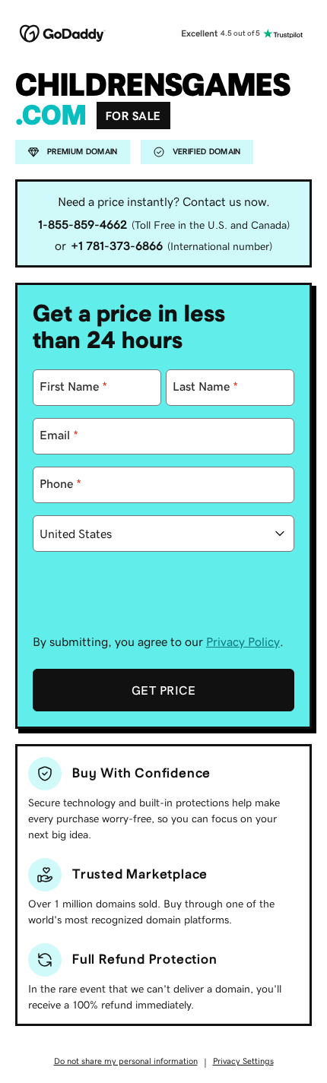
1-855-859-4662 (82, 224)
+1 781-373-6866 (117, 245)
